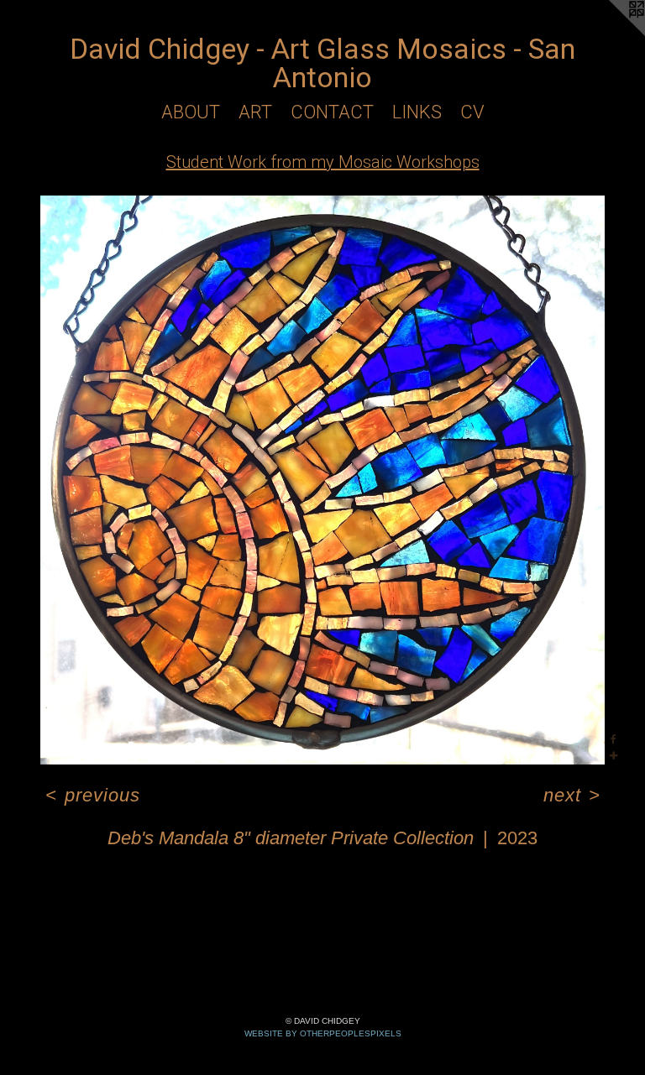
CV (472, 112)
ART (255, 112)
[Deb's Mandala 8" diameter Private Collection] (322, 480)
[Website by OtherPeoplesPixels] (611, 33)
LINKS (417, 112)
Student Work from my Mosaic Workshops (323, 162)
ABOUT (190, 112)
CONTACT (332, 112)
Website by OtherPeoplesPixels (322, 1033)
